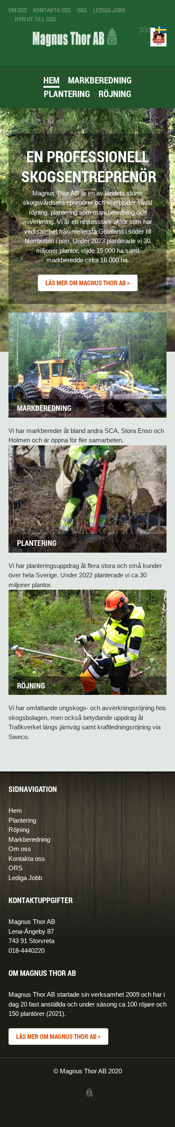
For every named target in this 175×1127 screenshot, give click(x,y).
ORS (82, 10)
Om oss (17, 10)
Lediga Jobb (25, 877)
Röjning (115, 94)
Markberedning (100, 80)
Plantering (67, 94)
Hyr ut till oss (35, 19)
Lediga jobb (109, 10)
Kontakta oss (52, 10)
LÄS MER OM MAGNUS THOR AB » (87, 282)
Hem (51, 80)
